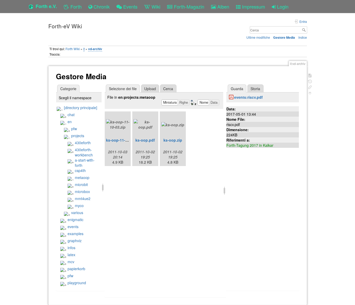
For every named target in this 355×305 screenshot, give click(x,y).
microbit (81, 184)
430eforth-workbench (84, 152)
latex (71, 254)
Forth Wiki (72, 49)
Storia (255, 88)
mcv (71, 261)
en (70, 121)
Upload (150, 88)
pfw (74, 128)
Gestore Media (284, 37)
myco (79, 205)
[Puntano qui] (310, 87)
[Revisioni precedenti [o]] (310, 81)
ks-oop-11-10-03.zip (123, 140)
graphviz (75, 240)
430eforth (83, 142)
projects (77, 135)
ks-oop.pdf (145, 140)
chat (71, 114)
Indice (302, 37)
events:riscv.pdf (248, 97)
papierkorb (76, 268)
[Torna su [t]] (310, 93)
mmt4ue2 (82, 198)
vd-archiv (95, 49)
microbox (82, 191)
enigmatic (75, 219)
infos (71, 247)
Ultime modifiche (258, 37)
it (84, 49)
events (73, 226)
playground (77, 282)
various (77, 212)
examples (75, 233)
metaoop (82, 177)
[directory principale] (80, 107)
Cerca (304, 30)
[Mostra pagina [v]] (310, 75)
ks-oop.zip (172, 140)
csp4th (80, 170)
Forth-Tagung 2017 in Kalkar (249, 145)
